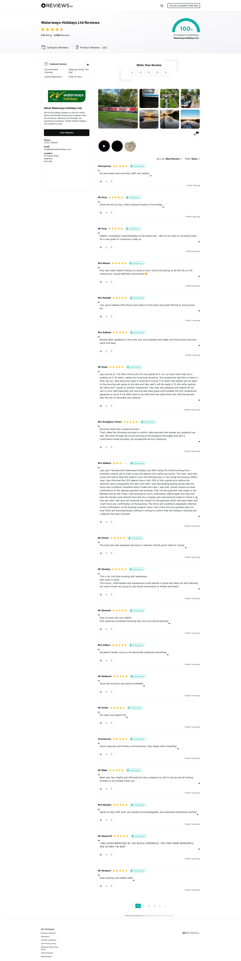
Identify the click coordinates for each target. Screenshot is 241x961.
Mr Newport (104, 870)
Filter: (191, 158)
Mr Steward (104, 610)
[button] (161, 5)
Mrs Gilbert (104, 645)
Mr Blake (103, 770)
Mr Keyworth (105, 836)
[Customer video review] (104, 146)
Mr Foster (103, 707)
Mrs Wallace (104, 463)
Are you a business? (183, 5)
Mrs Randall (104, 297)
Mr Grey (102, 197)
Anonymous (104, 166)
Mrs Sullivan (104, 332)
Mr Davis (103, 367)
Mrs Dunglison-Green (110, 421)
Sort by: (168, 158)
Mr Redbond (104, 676)
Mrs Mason (104, 263)
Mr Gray (102, 228)
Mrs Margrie (104, 804)
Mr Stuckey (104, 569)
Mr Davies (103, 537)
